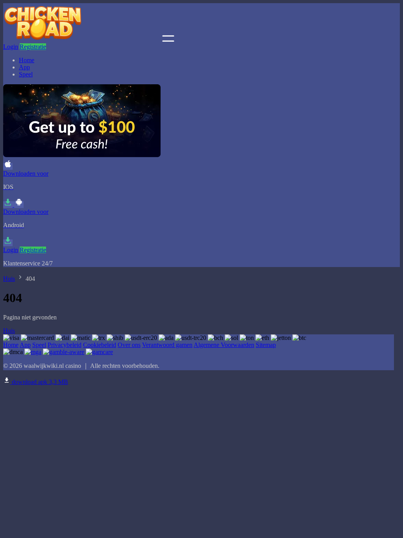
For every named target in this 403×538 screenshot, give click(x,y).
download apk (39, 381)
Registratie (33, 46)
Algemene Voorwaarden (224, 344)
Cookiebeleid (99, 344)
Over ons (129, 344)
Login (10, 46)
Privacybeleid (64, 344)
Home (26, 60)
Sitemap (266, 344)
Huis (9, 278)
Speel (26, 74)
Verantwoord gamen (167, 344)
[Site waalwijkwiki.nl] (82, 39)
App (24, 67)
